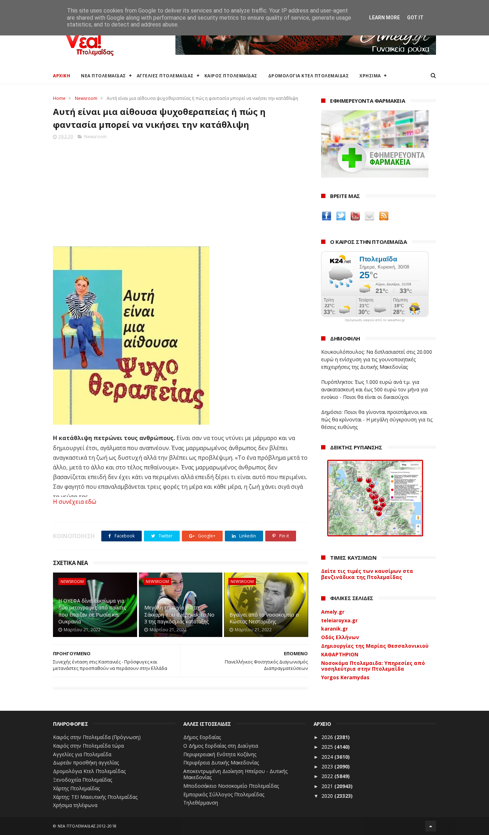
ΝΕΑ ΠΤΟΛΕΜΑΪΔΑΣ (103, 76)
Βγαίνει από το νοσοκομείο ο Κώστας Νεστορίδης (264, 618)
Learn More (384, 17)
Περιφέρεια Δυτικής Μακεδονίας (221, 762)
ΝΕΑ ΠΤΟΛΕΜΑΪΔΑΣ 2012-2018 (87, 826)
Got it (415, 17)
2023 (327, 766)
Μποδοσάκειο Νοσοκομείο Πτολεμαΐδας (231, 785)
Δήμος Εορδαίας (202, 737)
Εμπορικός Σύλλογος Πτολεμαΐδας (223, 794)
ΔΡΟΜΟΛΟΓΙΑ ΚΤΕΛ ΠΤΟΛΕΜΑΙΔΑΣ (308, 76)
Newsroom (86, 98)
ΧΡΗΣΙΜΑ (370, 76)
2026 (327, 737)
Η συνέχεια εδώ (74, 502)
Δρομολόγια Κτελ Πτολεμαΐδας (89, 771)
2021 (327, 786)
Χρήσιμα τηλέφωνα (75, 805)
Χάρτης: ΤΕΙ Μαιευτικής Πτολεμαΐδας (95, 796)
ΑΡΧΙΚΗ (61, 76)
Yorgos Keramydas (345, 677)
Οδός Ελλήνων (340, 637)
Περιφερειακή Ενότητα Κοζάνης (219, 754)
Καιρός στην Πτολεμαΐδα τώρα (88, 745)
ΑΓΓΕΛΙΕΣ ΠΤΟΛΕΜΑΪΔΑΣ (165, 76)
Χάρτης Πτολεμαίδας (76, 788)
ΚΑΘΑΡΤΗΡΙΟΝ (339, 654)
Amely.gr (332, 611)
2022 (327, 776)
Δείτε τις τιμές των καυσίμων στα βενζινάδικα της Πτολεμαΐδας (367, 574)
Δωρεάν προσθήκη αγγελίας (86, 762)
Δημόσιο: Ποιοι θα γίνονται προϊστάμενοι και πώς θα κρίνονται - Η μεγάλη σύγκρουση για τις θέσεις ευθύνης (376, 419)
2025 (327, 746)
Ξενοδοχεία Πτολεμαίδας (82, 779)
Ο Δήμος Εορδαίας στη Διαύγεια (220, 745)
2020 (327, 795)
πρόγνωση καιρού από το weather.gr (375, 320)
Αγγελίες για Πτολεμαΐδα (82, 754)
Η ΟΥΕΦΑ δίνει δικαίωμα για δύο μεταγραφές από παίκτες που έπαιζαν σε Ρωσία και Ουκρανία (92, 611)
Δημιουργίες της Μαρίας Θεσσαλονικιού (375, 645)
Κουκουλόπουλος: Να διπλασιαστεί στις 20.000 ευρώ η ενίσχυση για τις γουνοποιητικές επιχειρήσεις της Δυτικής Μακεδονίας (376, 359)
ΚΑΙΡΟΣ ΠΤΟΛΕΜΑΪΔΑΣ (230, 76)
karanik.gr (334, 628)
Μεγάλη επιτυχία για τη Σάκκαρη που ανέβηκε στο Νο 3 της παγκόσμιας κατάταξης (179, 614)
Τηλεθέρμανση (200, 802)
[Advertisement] (180, 191)
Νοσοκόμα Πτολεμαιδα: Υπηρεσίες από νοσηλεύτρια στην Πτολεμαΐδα (373, 666)
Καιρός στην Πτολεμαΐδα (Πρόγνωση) (97, 737)
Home (59, 98)
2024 (327, 756)
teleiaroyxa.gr (339, 620)
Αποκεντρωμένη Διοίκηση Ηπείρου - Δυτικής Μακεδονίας (235, 774)
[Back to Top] (430, 826)
